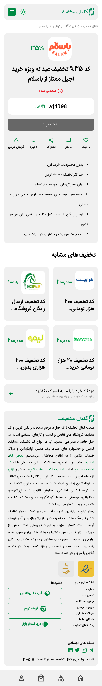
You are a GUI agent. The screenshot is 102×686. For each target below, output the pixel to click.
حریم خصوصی (85, 607)
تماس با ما (88, 595)
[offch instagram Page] (84, 650)
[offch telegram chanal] (91, 650)
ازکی (11, 470)
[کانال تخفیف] (76, 12)
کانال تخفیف (63, 660)
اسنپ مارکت (55, 470)
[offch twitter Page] (77, 650)
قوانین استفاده (85, 601)
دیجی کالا (16, 456)
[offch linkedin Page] (70, 650)
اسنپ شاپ (36, 470)
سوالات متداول (85, 613)
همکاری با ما (86, 619)
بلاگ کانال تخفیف (83, 625)
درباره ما (89, 589)
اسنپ (90, 463)
